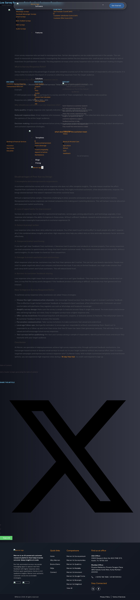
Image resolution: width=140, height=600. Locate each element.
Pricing (38, 163)
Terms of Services (118, 597)
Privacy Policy (105, 597)
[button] (6, 538)
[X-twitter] (93, 589)
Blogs (37, 160)
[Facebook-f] (98, 589)
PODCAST (66, 82)
